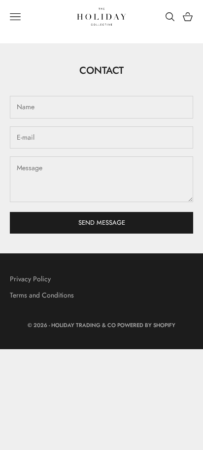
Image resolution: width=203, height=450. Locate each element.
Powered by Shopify (146, 325)
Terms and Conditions (42, 295)
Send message (101, 222)
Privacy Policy (30, 279)
